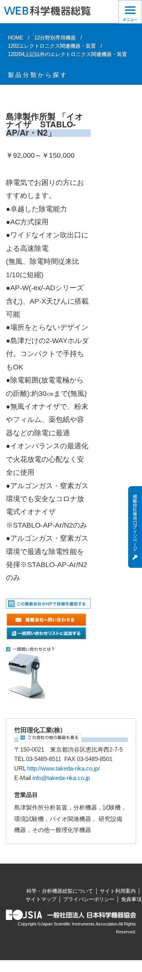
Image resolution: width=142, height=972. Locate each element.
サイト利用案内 (118, 891)
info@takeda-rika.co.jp (61, 778)
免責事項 (131, 899)
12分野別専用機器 (55, 38)
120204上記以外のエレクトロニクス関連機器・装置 (67, 54)
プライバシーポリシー (88, 899)
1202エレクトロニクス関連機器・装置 (52, 46)
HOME (15, 38)
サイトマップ (41, 899)
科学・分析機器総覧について (59, 891)
